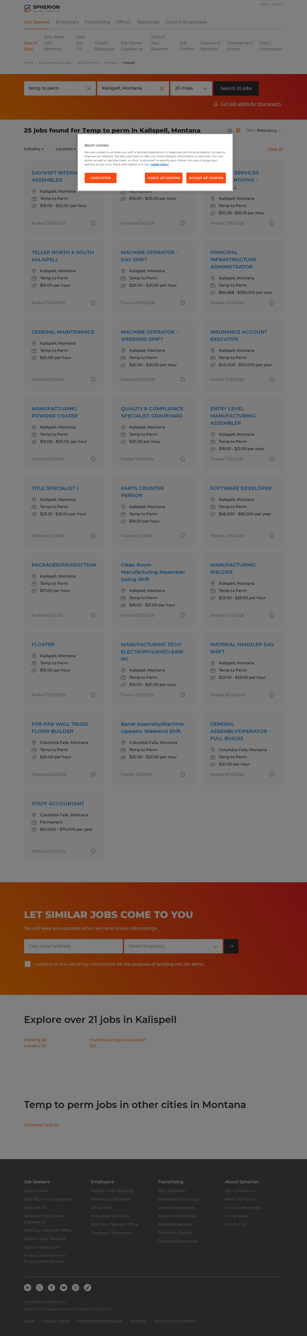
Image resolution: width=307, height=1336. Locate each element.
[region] (155, 162)
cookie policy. (159, 164)
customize (101, 177)
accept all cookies (206, 177)
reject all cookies (164, 177)
